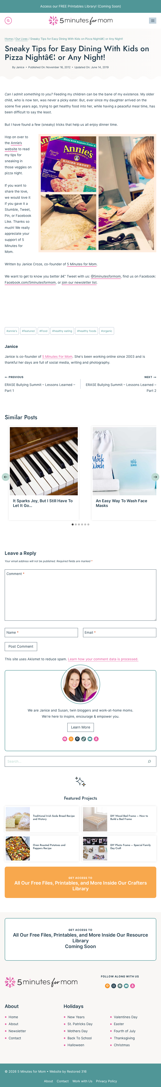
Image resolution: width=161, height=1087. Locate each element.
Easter (119, 1024)
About (13, 1024)
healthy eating (62, 331)
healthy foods (86, 331)
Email (90, 632)
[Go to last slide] (6, 477)
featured (28, 331)
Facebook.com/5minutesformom (30, 282)
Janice (20, 67)
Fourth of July (124, 1031)
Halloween (76, 1045)
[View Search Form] (8, 20)
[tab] (73, 524)
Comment (15, 574)
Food (43, 331)
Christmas (122, 1045)
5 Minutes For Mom (57, 357)
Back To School (80, 1038)
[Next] (155, 477)
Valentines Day (125, 1017)
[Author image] (8, 67)
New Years (76, 1017)
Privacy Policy (106, 1081)
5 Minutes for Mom (82, 264)
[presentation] (44, 461)
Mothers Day (78, 1031)
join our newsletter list (79, 282)
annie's (11, 331)
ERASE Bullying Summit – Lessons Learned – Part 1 (40, 384)
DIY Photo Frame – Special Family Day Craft (130, 846)
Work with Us (82, 1081)
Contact (15, 1038)
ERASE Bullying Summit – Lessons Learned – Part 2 (121, 384)
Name (12, 632)
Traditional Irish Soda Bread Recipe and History (54, 817)
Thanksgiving (124, 1038)
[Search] (149, 761)
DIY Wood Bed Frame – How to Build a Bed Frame (129, 817)
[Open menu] (152, 21)
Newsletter (17, 1031)
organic (106, 331)
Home (13, 1017)
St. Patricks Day (80, 1024)
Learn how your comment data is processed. (103, 659)
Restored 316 (77, 1071)
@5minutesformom (106, 276)
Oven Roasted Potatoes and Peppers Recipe (49, 846)
